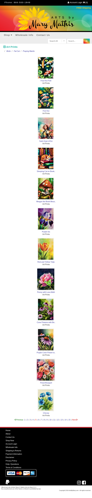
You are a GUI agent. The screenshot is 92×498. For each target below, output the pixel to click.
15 (69, 420)
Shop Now (10, 441)
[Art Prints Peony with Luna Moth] (46, 279)
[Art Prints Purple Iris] (46, 219)
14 (66, 420)
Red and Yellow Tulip (46, 262)
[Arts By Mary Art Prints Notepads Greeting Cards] (46, 18)
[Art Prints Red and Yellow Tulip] (46, 249)
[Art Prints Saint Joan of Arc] (46, 128)
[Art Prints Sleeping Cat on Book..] (46, 158)
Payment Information (14, 454)
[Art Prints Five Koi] (46, 98)
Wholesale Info (24, 35)
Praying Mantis (29, 51)
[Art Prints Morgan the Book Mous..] (46, 189)
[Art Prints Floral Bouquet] (46, 370)
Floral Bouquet (46, 383)
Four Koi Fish (46, 81)
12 (58, 420)
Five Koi (46, 111)
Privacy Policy (11, 461)
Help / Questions (12, 464)
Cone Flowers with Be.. (46, 322)
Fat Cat (17, 51)
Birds (9, 51)
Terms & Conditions (13, 467)
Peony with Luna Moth (46, 292)
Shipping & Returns (13, 451)
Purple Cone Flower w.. (46, 353)
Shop (7, 35)
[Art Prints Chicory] (46, 400)
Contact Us (43, 35)
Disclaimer (10, 457)
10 (50, 420)
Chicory (46, 413)
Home (8, 430)
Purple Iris (46, 232)
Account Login (75, 2)
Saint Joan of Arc (46, 141)
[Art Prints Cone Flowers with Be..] (46, 309)
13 (62, 420)
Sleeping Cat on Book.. (46, 171)
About (8, 434)
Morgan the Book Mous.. (46, 202)
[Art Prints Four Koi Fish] (46, 68)
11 (54, 420)
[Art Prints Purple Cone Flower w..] (46, 340)
